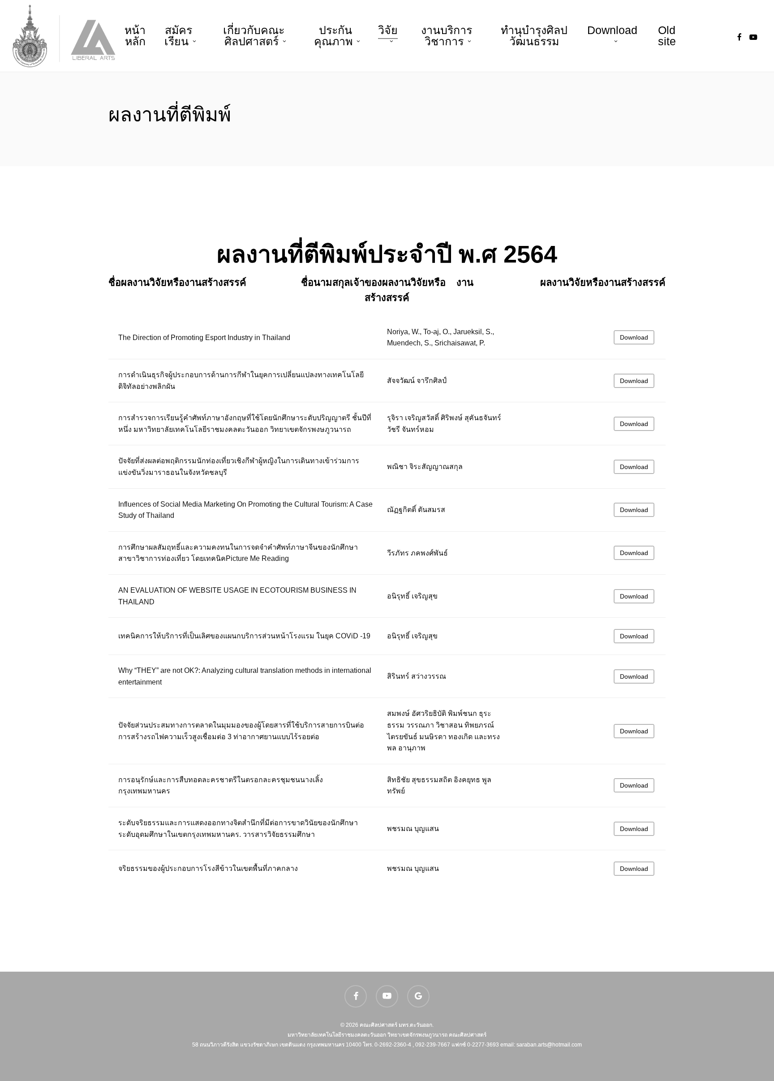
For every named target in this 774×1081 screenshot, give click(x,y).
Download (634, 337)
